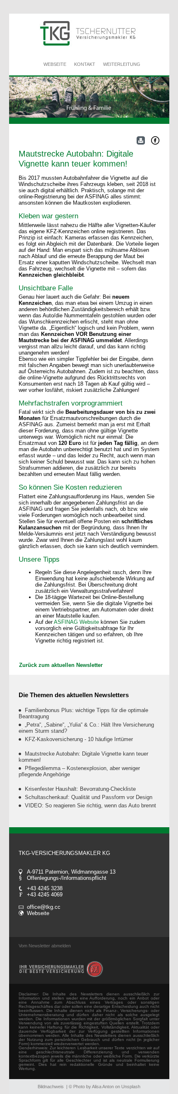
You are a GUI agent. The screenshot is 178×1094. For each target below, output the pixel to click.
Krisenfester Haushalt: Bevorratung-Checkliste (80, 789)
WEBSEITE (54, 64)
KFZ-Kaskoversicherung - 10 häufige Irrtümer (79, 739)
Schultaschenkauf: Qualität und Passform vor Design (88, 797)
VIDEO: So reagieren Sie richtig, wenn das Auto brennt (90, 805)
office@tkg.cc (43, 907)
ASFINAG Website (77, 622)
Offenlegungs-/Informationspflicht (66, 878)
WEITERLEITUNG (121, 64)
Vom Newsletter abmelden (45, 945)
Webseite (38, 913)
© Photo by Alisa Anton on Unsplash (104, 1086)
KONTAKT (84, 64)
